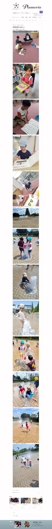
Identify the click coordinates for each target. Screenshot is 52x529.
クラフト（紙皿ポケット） (14, 504)
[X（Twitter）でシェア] (14, 490)
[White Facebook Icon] (10, 524)
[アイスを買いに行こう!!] (26, 500)
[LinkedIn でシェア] (16, 490)
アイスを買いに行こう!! (25, 504)
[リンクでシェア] (18, 490)
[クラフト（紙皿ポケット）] (14, 500)
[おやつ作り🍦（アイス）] (37, 500)
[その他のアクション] (38, 25)
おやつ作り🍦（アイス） (36, 504)
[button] (41, 20)
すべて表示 (41, 496)
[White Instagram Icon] (12, 524)
